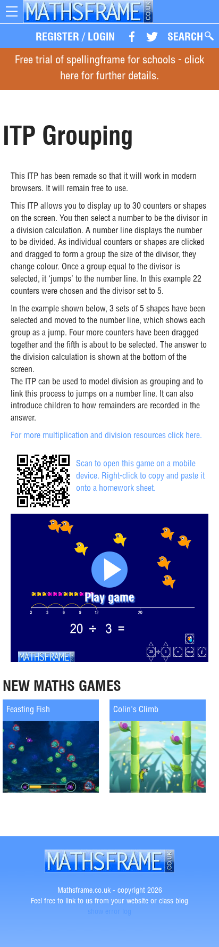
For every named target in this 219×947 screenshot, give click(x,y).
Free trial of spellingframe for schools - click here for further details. (109, 69)
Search (185, 36)
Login (101, 36)
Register (57, 36)
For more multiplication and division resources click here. (106, 436)
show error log (109, 912)
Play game (109, 597)
